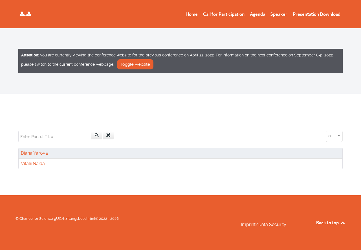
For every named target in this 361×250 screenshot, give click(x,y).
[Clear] (108, 135)
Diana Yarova (34, 153)
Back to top (328, 222)
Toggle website (135, 64)
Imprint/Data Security (263, 224)
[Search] (96, 135)
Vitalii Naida (33, 163)
